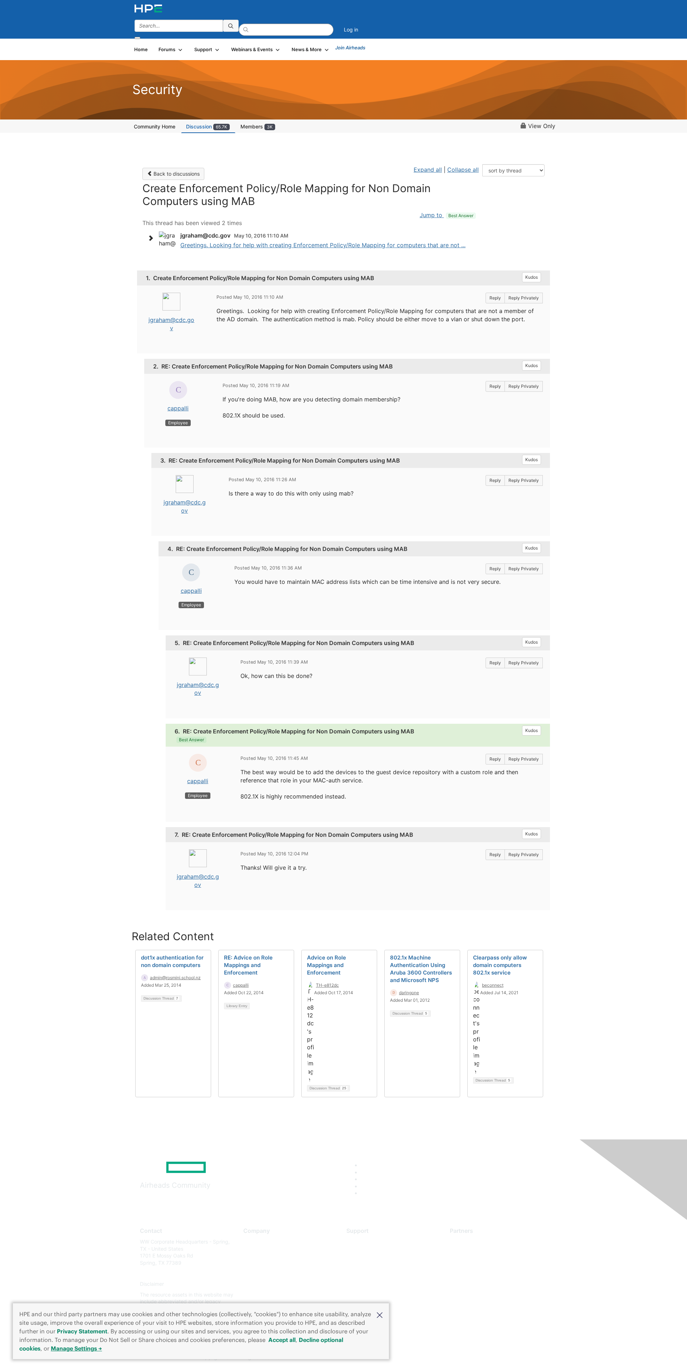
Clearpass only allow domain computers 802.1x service (500, 965)
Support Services (366, 1242)
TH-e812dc (327, 985)
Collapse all (463, 169)
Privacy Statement (82, 1331)
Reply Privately (523, 298)
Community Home (154, 126)
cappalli (178, 408)
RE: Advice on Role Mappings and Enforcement (248, 965)
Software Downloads (370, 1273)
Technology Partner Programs (485, 1273)
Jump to (446, 215)
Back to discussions (176, 174)
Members (256, 126)
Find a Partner (466, 1242)
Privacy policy (259, 1284)
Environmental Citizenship (273, 1273)
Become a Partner (471, 1252)
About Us (254, 1242)
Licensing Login (364, 1284)
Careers (252, 1252)
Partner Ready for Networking (485, 1263)
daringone (409, 992)
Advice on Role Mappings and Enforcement (326, 965)
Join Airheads (350, 47)
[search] (231, 26)
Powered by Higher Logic (447, 1357)
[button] (380, 1314)
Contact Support (365, 1252)
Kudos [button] (531, 277)
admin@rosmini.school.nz (175, 977)
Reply (495, 298)
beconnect (492, 985)
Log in (351, 29)
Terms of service (262, 1295)
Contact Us (256, 1263)
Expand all (428, 169)
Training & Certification (372, 1263)
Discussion (206, 126)
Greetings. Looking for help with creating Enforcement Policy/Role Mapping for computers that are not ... (323, 245)
